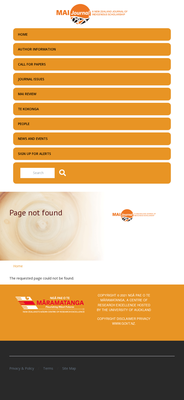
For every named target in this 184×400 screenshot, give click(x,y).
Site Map (69, 368)
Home (18, 266)
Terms (48, 368)
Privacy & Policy (21, 368)
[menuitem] (92, 34)
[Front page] (92, 13)
